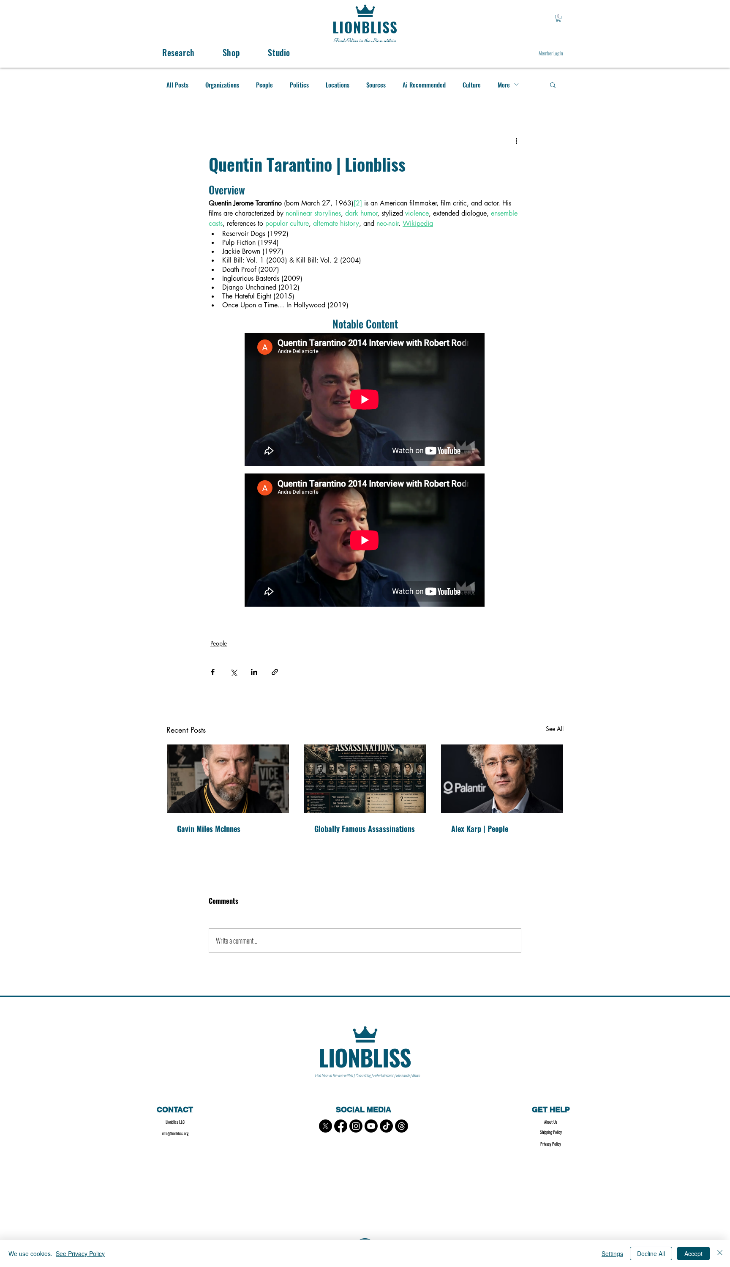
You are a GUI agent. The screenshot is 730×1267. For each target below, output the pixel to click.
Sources (376, 84)
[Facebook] (340, 1126)
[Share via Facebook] (213, 672)
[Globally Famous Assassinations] (365, 778)
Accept (693, 1253)
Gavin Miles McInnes (208, 828)
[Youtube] (371, 1126)
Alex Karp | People (479, 828)
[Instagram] (355, 1126)
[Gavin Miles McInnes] (228, 778)
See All (555, 729)
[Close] (720, 1253)
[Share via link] (275, 672)
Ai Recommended (424, 84)
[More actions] (516, 141)
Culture (472, 84)
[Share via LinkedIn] (254, 672)
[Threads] (401, 1126)
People (264, 84)
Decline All (651, 1253)
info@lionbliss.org (175, 1133)
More (504, 84)
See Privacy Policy (80, 1253)
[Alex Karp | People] (502, 778)
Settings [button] (612, 1253)
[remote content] (365, 400)
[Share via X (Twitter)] (233, 672)
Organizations (222, 84)
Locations (337, 84)
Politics (299, 84)
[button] (558, 18)
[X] (325, 1126)
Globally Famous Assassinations (364, 828)
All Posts (177, 84)
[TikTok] (386, 1126)
